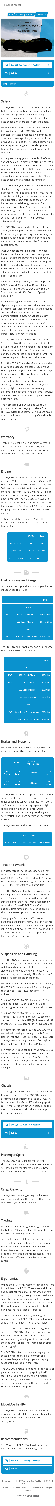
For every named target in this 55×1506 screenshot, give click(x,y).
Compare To (30, 14)
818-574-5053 (27, 1483)
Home (11, 14)
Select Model (19, 14)
